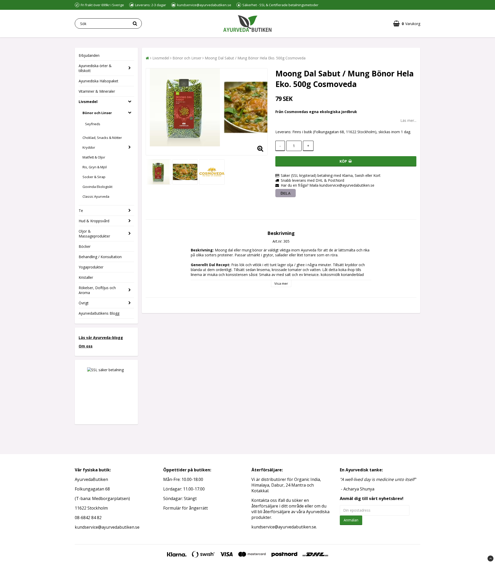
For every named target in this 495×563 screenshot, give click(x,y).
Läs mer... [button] (408, 120)
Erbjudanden (89, 55)
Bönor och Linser (97, 112)
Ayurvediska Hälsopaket (98, 80)
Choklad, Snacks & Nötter (102, 137)
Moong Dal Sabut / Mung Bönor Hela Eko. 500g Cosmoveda (255, 57)
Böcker (84, 246)
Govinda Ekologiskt (97, 186)
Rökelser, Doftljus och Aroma (97, 290)
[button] (406, 23)
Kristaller (86, 277)
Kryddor (88, 147)
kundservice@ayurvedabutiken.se (283, 527)
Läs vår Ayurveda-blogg (101, 337)
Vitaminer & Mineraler (97, 91)
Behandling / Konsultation (100, 256)
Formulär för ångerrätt (185, 508)
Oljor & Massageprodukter (94, 234)
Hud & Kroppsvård (94, 220)
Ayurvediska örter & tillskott (95, 68)
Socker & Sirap (93, 177)
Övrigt (84, 302)
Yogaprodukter (91, 267)
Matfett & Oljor (93, 157)
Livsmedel (88, 101)
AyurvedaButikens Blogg (99, 313)
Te (81, 210)
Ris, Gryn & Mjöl (94, 167)
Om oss (86, 346)
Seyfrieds (92, 124)
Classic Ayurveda (95, 196)
